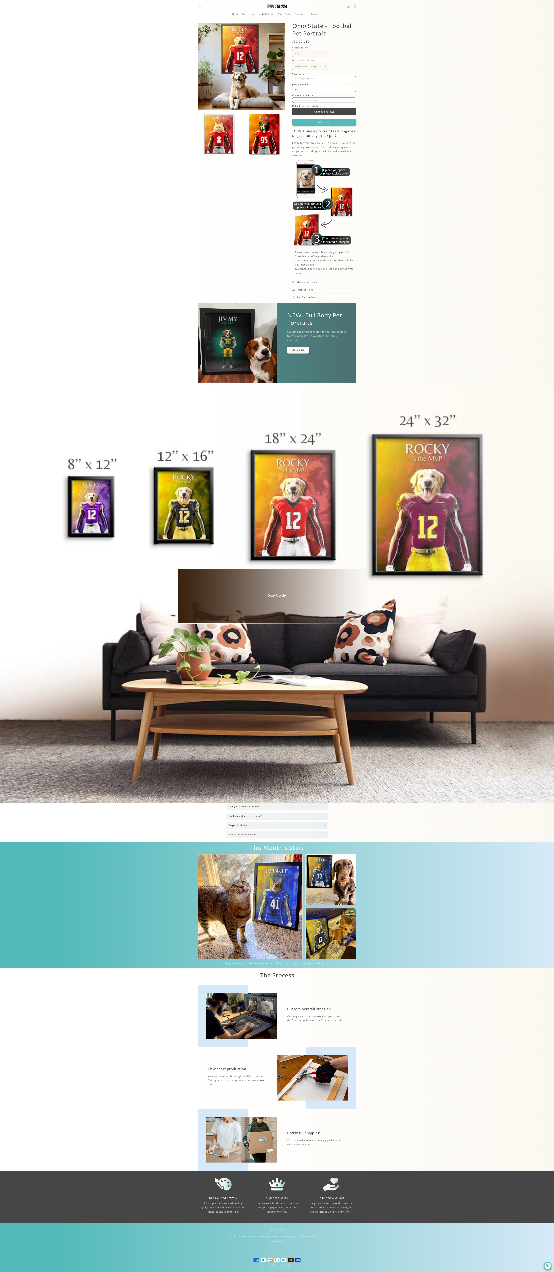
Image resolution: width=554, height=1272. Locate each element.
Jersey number (300, 84)
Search (231, 1236)
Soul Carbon (274, 1265)
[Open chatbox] (548, 1266)
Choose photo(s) (324, 111)
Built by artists (285, 1265)
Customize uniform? (303, 95)
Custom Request (246, 1236)
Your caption (299, 74)
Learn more (298, 349)
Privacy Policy (288, 1236)
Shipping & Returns (268, 1236)
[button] (201, 6)
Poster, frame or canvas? (304, 60)
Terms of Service (308, 1236)
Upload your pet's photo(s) (307, 106)
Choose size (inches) (301, 48)
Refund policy (277, 1241)
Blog (321, 1236)
